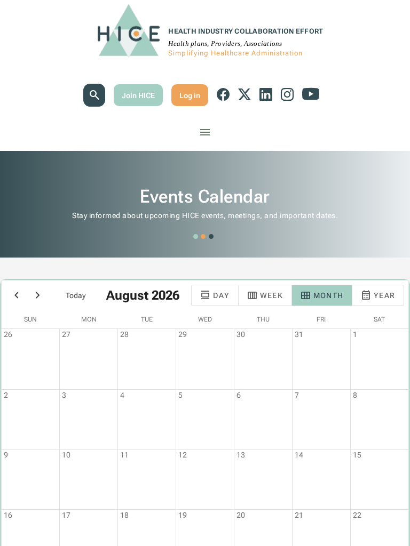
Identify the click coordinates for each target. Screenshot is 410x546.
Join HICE (138, 95)
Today (75, 295)
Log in (189, 95)
